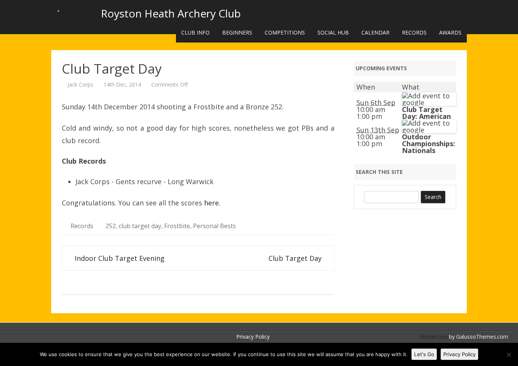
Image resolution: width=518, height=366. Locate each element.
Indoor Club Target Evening (119, 258)
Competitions (285, 32)
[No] (508, 354)
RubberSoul (433, 336)
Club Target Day (295, 258)
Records (414, 32)
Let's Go (424, 354)
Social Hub (333, 32)
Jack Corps (80, 84)
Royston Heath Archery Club (171, 13)
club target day (140, 226)
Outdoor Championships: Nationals (428, 143)
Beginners (237, 32)
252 (110, 226)
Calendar (375, 32)
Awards (450, 32)
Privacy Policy (253, 336)
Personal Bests (214, 226)
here (211, 202)
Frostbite (177, 226)
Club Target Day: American (426, 113)
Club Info (195, 32)
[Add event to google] (429, 102)
